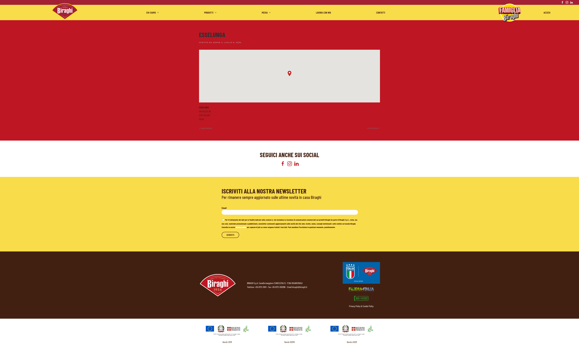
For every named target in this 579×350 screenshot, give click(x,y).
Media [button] (265, 12)
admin (216, 42)
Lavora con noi (323, 12)
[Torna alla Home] (65, 11)
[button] (289, 73)
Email (224, 207)
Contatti (380, 12)
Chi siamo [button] (151, 12)
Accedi (547, 12)
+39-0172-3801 (260, 287)
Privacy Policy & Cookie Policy (361, 306)
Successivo (372, 128)
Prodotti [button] (208, 12)
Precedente (206, 128)
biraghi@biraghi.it (299, 287)
